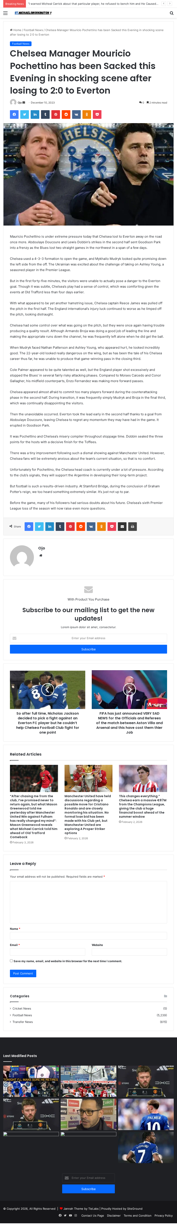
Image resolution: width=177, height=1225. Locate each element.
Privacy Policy (164, 1215)
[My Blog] (34, 13)
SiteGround (134, 1208)
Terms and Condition (138, 1215)
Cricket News (22, 1008)
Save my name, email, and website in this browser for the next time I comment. (68, 961)
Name (15, 928)
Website (97, 945)
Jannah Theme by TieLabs (81, 1208)
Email (15, 945)
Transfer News (23, 1022)
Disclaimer (114, 1215)
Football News (33, 30)
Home (17, 30)
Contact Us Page (92, 1215)
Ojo (20, 102)
